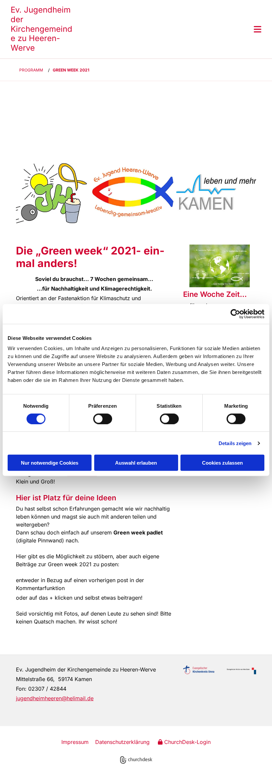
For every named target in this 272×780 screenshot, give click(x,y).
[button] (167, 29)
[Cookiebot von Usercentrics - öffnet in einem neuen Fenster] (235, 314)
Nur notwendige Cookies (49, 463)
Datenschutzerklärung (122, 742)
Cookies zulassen (222, 463)
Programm (31, 70)
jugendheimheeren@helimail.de (55, 698)
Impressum (75, 742)
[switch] (102, 418)
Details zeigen (235, 443)
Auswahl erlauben (136, 463)
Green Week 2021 (71, 70)
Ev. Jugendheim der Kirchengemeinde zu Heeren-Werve (41, 29)
